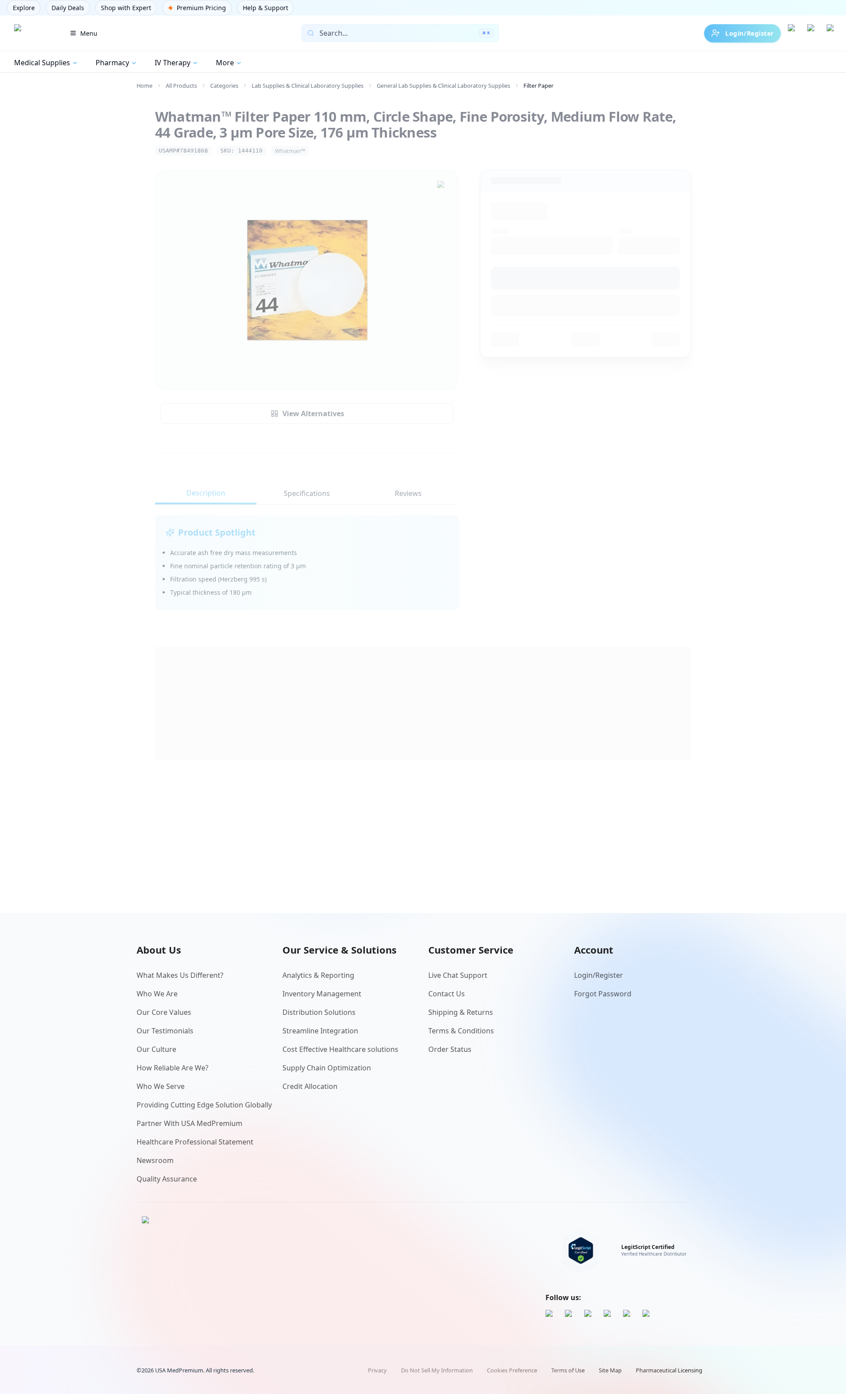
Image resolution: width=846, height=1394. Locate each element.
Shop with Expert (126, 8)
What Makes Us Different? (180, 975)
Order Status (449, 1049)
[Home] (32, 33)
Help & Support (265, 8)
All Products (181, 85)
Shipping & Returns (460, 1012)
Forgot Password (602, 994)
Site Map (610, 1370)
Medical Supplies (42, 62)
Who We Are (157, 994)
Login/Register (749, 33)
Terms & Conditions (461, 1031)
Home (144, 85)
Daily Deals (68, 8)
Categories (224, 85)
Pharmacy (112, 62)
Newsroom (155, 1160)
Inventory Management (321, 994)
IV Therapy (172, 62)
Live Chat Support (457, 975)
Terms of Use (568, 1370)
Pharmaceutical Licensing (669, 1370)
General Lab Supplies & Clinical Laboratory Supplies (443, 85)
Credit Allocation (310, 1086)
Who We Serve (161, 1086)
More (225, 62)
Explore (24, 8)
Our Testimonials (165, 1031)
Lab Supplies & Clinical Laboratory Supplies (308, 85)
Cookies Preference (512, 1370)
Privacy (377, 1370)
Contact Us (446, 994)
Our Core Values (164, 1012)
